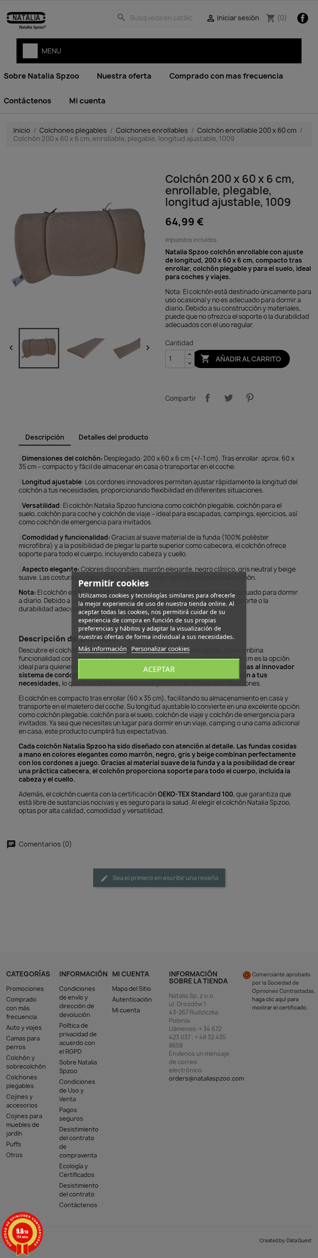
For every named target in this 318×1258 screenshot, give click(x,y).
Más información (102, 648)
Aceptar (159, 669)
